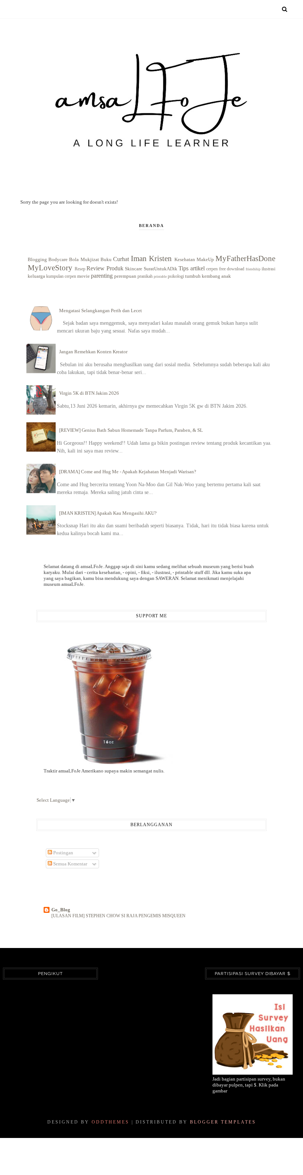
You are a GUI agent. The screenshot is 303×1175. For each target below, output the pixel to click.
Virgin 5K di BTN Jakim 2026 (89, 393)
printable (160, 276)
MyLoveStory (50, 267)
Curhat (121, 259)
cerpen (212, 269)
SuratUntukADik (160, 268)
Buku (106, 259)
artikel (197, 268)
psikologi (176, 276)
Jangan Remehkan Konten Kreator (93, 351)
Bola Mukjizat (84, 259)
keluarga (36, 276)
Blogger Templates (223, 1122)
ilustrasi (268, 269)
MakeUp (205, 259)
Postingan (62, 852)
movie (83, 276)
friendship (253, 269)
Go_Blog (60, 909)
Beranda (151, 225)
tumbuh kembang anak (208, 276)
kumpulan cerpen (61, 276)
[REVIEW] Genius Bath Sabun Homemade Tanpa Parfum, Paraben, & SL (131, 430)
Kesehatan (184, 259)
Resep (80, 269)
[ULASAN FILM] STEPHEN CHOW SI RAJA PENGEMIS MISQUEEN (118, 915)
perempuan (125, 276)
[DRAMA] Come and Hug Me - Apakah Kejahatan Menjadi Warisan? (127, 471)
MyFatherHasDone (245, 258)
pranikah (145, 276)
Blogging (37, 259)
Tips (183, 268)
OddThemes (110, 1122)
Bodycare (58, 259)
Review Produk (104, 268)
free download (232, 269)
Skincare (133, 268)
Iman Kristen (151, 258)
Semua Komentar (69, 864)
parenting (102, 276)
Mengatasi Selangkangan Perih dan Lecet (100, 310)
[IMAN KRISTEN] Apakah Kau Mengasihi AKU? (108, 513)
